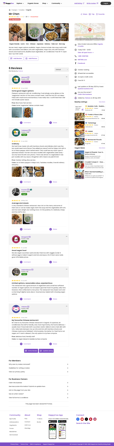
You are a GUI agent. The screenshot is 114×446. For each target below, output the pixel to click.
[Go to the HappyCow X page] (86, 419)
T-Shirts (39, 419)
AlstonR (24, 77)
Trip (93, 14)
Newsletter (13, 431)
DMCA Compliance (35, 444)
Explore (19, 3)
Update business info (85, 89)
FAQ (26, 419)
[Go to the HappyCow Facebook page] (77, 419)
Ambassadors (14, 422)
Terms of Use (24, 444)
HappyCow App (55, 415)
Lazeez (90, 131)
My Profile (12, 419)
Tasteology (92, 123)
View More (102, 102)
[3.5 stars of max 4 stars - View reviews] (13, 16)
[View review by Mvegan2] (16, 239)
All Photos (61, 39)
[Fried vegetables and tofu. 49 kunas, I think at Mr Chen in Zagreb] (17, 219)
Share (85, 14)
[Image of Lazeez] (80, 133)
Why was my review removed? (19, 364)
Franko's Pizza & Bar (95, 115)
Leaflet (78, 39)
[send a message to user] (29, 77)
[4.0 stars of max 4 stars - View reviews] (89, 116)
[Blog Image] (79, 155)
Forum (11, 428)
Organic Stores (33, 3)
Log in (106, 3)
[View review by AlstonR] (16, 79)
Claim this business (15, 383)
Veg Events (13, 425)
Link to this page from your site (19, 390)
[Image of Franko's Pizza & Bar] (80, 116)
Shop (44, 3)
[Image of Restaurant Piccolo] (80, 141)
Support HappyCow (48, 444)
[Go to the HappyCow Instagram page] (95, 419)
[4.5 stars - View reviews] (89, 108)
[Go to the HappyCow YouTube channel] (82, 419)
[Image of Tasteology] (80, 125)
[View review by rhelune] (16, 309)
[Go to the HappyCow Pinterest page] (90, 419)
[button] (89, 30)
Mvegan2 (24, 237)
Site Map (27, 428)
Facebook (81, 63)
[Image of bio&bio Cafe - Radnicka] (80, 108)
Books (39, 422)
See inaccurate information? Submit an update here (27, 386)
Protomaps (83, 39)
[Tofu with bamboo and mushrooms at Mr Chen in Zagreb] (28, 112)
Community (56, 3)
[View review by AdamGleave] (16, 272)
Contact (27, 422)
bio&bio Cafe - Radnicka (97, 106)
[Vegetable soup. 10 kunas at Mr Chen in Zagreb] (28, 219)
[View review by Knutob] (16, 192)
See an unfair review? (16, 394)
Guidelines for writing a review (19, 368)
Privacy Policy (14, 444)
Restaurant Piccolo (95, 140)
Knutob (24, 190)
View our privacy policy (17, 372)
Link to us (28, 425)
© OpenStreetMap (92, 39)
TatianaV (24, 130)
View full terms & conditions (18, 398)
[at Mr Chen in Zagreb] (17, 112)
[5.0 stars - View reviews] (89, 125)
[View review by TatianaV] (16, 132)
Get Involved (13, 435)
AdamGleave (26, 270)
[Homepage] (8, 3)
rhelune (20, 71)
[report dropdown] (67, 77)
